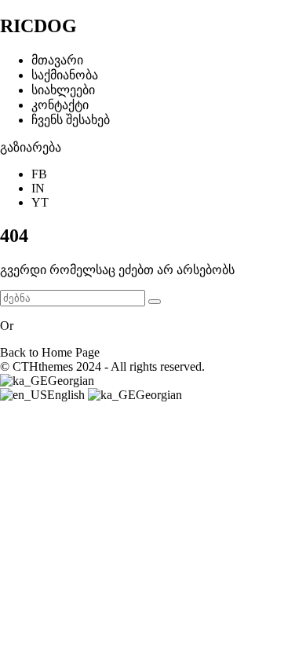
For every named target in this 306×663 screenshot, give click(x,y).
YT (40, 202)
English (67, 394)
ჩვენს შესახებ (70, 119)
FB (39, 174)
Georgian (71, 380)
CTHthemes (43, 366)
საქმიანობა (64, 75)
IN (38, 188)
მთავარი (57, 60)
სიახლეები (63, 90)
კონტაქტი (60, 105)
